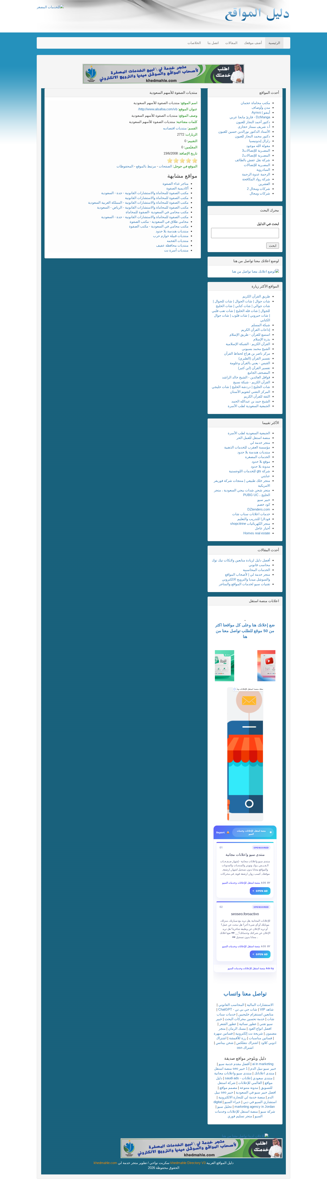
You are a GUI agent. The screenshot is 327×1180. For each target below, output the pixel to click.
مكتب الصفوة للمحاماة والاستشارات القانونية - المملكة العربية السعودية (138, 202)
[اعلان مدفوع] (202, 1148)
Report (220, 832)
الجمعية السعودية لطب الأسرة (249, 406)
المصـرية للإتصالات (257, 165)
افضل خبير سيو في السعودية (256, 1092)
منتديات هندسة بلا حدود (172, 231)
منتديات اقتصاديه (175, 128)
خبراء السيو (232, 1102)
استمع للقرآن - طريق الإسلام (250, 334)
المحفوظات (125, 166)
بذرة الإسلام (261, 339)
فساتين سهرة (223, 1033)
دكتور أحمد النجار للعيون (253, 122)
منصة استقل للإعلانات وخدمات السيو (241, 882)
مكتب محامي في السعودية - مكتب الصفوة (158, 226)
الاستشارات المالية (260, 1005)
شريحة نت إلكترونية (249, 1033)
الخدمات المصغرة (257, 457)
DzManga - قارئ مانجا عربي (250, 117)
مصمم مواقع (228, 1088)
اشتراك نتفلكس (247, 1043)
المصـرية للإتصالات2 (256, 155)
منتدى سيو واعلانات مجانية (245, 854)
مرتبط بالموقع (146, 166)
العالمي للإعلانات (250, 1083)
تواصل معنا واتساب (245, 994)
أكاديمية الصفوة (177, 188)
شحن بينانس (225, 1043)
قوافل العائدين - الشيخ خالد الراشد (246, 377)
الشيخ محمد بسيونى (256, 349)
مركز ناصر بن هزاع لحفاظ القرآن (247, 353)
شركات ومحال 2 (258, 189)
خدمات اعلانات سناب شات (251, 514)
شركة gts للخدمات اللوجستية (249, 471)
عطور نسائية (248, 1024)
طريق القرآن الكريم (256, 296)
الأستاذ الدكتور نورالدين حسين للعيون (244, 131)
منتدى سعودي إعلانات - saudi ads (248, 1078)
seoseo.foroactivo (245, 914)
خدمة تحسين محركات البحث (244, 1019)
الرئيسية (274, 43)
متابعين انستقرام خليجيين (255, 1014)
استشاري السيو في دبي (260, 1102)
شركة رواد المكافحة (256, 179)
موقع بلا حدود (261, 461)
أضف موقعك (253, 43)
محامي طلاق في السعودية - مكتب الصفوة (159, 221)
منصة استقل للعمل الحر (253, 438)
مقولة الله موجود (258, 146)
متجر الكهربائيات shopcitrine (250, 523)
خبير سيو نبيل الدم (263, 1068)
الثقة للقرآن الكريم (257, 396)
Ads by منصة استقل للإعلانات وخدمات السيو (251, 968)
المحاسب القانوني (231, 1005)
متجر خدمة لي (260, 442)
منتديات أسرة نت (176, 250)
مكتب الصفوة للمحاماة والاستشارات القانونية (156, 198)
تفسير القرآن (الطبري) (254, 358)
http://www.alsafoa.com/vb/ (157, 109)
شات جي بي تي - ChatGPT (237, 1009)
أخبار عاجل (262, 528)
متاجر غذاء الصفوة (175, 183)
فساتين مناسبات (260, 1038)
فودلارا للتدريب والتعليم (253, 519)
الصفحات (165, 166)
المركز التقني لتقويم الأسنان (250, 392)
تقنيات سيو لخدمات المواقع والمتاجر (244, 584)
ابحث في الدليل (268, 224)
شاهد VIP (267, 1009)
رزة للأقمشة (237, 1038)
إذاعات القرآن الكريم (255, 330)
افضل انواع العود (259, 1028)
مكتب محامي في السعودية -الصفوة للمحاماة (157, 212)
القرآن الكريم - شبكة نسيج (251, 382)
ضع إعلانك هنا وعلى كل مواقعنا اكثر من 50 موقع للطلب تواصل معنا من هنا (245, 631)
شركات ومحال (260, 193)
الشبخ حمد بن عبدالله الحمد (250, 401)
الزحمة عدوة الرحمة (256, 174)
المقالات (231, 43)
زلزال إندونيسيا (259, 141)
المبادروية (263, 169)
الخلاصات (194, 43)
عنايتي (265, 476)
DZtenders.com (258, 509)
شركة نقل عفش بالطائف (252, 160)
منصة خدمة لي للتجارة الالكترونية (241, 1097)
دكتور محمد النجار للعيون (252, 136)
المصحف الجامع (259, 372)
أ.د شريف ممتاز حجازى (254, 127)
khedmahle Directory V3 (188, 1163)
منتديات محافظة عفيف (172, 245)
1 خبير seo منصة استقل (231, 1068)
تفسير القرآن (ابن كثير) (254, 368)
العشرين (264, 184)
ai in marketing (262, 1064)
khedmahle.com (105, 1163)
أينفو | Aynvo (261, 112)
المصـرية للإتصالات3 (256, 150)
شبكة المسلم (260, 325)
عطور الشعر (227, 1024)
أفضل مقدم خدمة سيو (234, 1064)
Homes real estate (256, 533)
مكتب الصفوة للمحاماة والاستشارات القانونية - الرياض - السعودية (142, 207)
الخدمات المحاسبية (256, 570)
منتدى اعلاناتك (264, 1073)
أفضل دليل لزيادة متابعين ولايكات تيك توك (241, 560)
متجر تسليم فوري (240, 1116)
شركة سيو (267, 1111)
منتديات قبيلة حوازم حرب (170, 236)
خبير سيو (263, 500)
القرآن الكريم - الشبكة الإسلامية (248, 344)
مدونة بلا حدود (260, 466)
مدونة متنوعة (249, 1088)
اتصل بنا (213, 43)
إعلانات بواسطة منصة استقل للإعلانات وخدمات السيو (250, 689)
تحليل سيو (224, 1106)
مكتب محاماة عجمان (255, 103)
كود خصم (263, 504)
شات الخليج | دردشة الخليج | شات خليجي (241, 387)
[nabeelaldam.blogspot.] (245, 754)
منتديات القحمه (177, 241)
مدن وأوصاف (261, 107)
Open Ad (260, 891)
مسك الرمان (237, 1028)
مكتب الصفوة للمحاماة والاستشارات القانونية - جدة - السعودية (144, 193)
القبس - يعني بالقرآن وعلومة (250, 363)
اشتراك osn (245, 1047)
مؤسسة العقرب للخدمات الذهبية (247, 447)
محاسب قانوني (259, 565)
